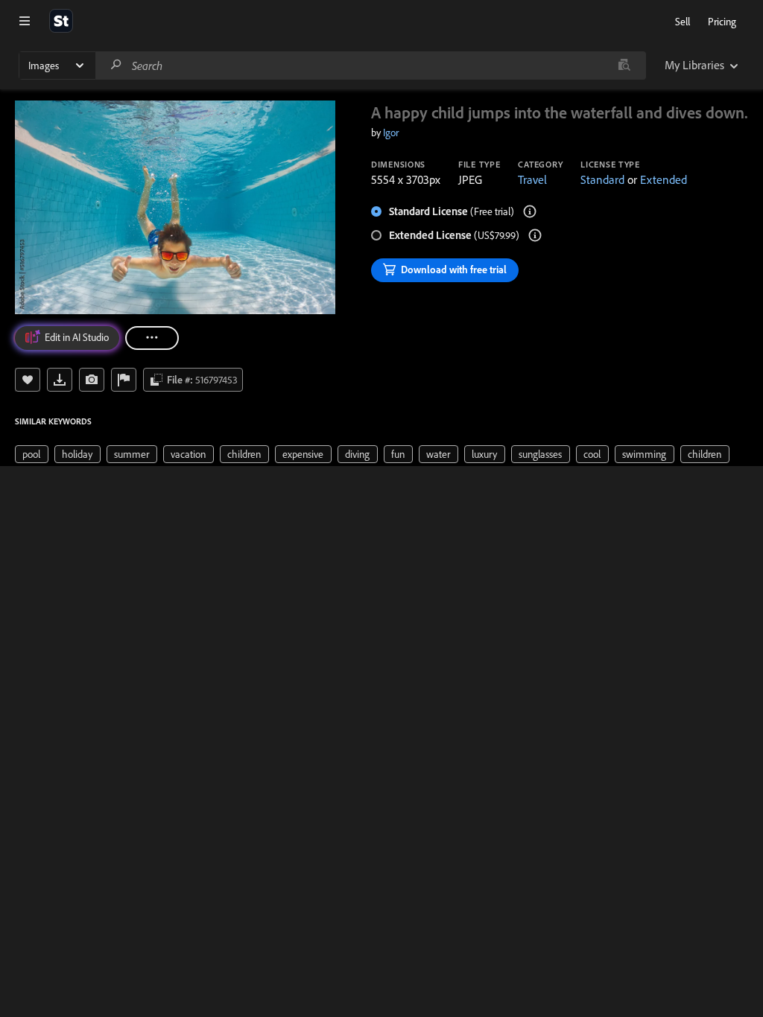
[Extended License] (535, 235)
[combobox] (370, 65)
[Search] (116, 65)
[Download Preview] (59, 380)
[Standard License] (529, 211)
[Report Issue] (123, 380)
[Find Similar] (91, 380)
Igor (391, 132)
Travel (532, 179)
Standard (602, 179)
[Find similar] (624, 65)
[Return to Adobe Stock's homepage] (61, 21)
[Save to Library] (27, 380)
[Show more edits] (152, 338)
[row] (31, 454)
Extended (663, 179)
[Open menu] (24, 21)
